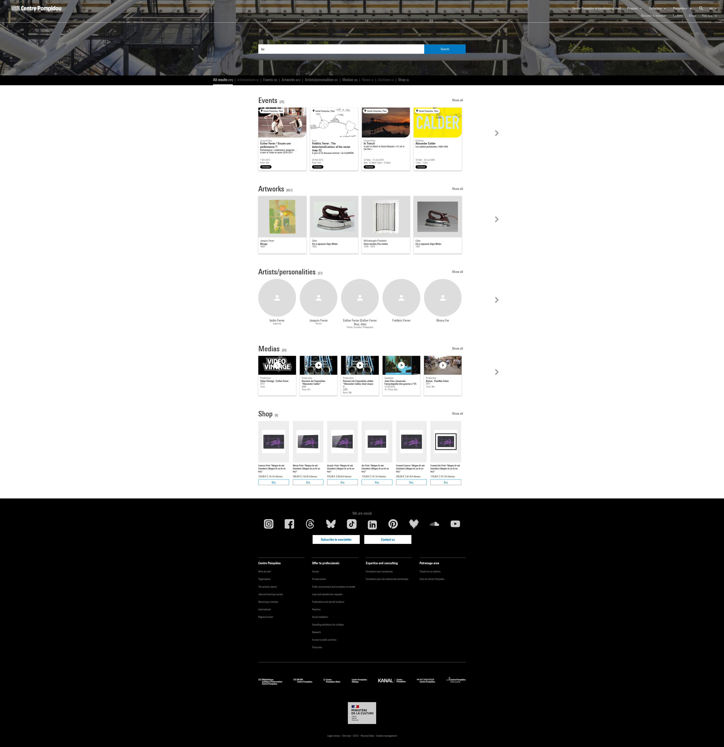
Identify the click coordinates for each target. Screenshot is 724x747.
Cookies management (386, 735)
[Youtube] (455, 525)
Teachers (316, 609)
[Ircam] (305, 683)
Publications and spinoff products (328, 601)
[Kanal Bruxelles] (394, 683)
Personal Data (367, 735)
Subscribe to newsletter (336, 539)
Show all (458, 100)
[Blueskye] (331, 525)
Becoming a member (268, 601)
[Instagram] (268, 525)
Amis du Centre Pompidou (432, 578)
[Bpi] (273, 683)
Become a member (655, 15)
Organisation (264, 578)
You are (708, 16)
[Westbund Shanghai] (429, 683)
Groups (315, 571)
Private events (319, 578)
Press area (317, 647)
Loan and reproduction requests (327, 594)
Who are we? (264, 571)
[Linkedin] (372, 525)
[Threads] (310, 525)
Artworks (291, 79)
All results (223, 79)
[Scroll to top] (715, 738)
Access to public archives (324, 639)
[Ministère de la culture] (362, 713)
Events (270, 79)
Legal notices (334, 735)
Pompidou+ (680, 8)
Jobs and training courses (270, 594)
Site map (346, 735)
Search (445, 49)
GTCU (356, 735)
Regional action (265, 616)
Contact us (388, 539)
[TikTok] (351, 525)
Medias (349, 79)
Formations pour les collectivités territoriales (387, 578)
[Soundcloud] (434, 525)
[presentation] (496, 133)
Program (633, 8)
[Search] (701, 8)
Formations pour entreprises (379, 571)
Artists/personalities (321, 79)
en (711, 8)
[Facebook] (289, 525)
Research (316, 632)
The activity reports (267, 586)
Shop (694, 15)
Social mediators (320, 616)
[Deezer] (413, 525)
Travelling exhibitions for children (328, 624)
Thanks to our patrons (430, 571)
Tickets (678, 16)
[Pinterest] (393, 525)
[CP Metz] (335, 683)
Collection (656, 8)
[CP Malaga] (362, 683)
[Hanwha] (456, 683)
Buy (274, 482)
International (264, 609)
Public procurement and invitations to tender (333, 586)
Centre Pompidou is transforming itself (598, 8)
